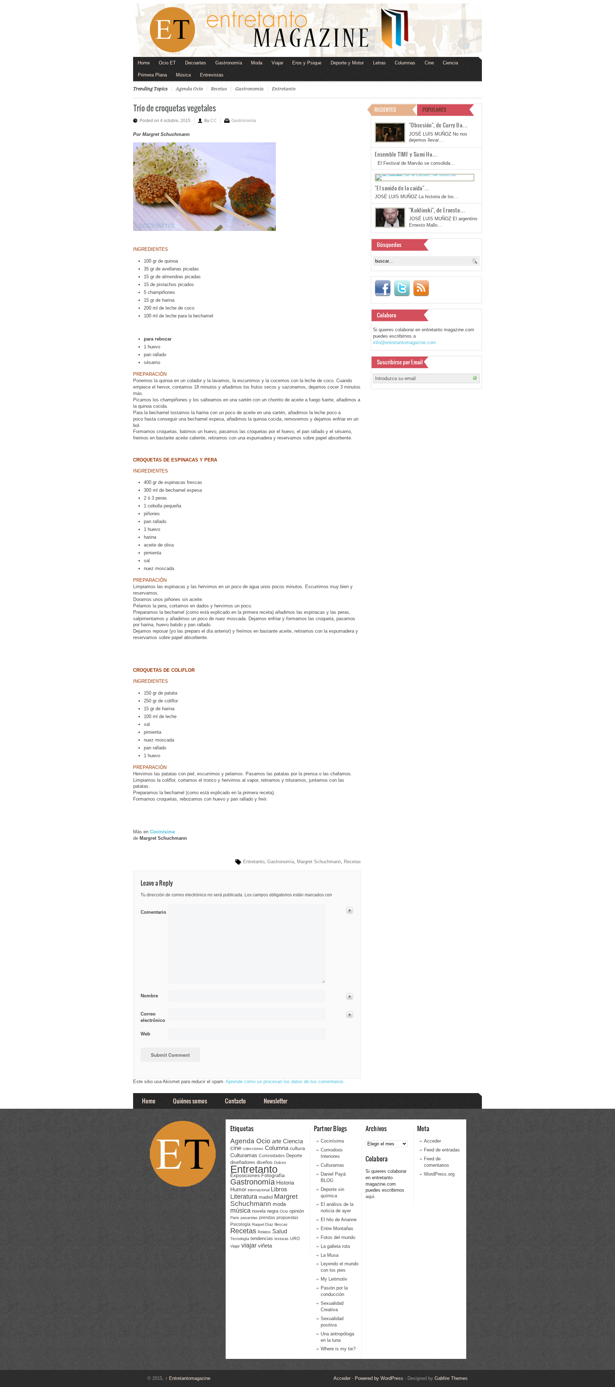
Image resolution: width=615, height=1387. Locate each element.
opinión (296, 1211)
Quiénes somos (190, 1101)
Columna (276, 1148)
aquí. (371, 1196)
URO (295, 1238)
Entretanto (283, 88)
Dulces (280, 1162)
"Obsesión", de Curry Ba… (438, 125)
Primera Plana (152, 75)
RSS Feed (421, 288)
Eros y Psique (306, 62)
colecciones (253, 1148)
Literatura (243, 1196)
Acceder (432, 1141)
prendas (267, 1217)
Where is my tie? (338, 1348)
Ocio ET (167, 62)
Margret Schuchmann (319, 861)
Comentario (152, 911)
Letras (379, 62)
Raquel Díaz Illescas (270, 1224)
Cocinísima (332, 1141)
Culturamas (243, 1155)
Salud (279, 1231)
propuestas (287, 1217)
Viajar (277, 62)
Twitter (401, 288)
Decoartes (195, 62)
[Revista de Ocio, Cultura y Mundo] (307, 30)
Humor (238, 1189)
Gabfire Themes (451, 1378)
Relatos (264, 1232)
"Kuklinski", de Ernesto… (437, 210)
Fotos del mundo (338, 1237)
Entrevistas (212, 75)
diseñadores (242, 1162)
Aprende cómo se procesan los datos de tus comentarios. (285, 1081)
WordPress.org (439, 1174)
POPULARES (434, 109)
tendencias (262, 1238)
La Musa (329, 1255)
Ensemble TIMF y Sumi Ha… (406, 154)
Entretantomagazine (187, 1378)
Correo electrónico (152, 1017)
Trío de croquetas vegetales (174, 108)
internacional (258, 1190)
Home (144, 62)
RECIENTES (385, 109)
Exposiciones (245, 1175)
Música (183, 75)
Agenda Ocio (189, 88)
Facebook (382, 288)
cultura (297, 1148)
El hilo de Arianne (339, 1219)
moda (279, 1204)
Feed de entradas (442, 1150)
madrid (266, 1197)
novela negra (265, 1211)
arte (277, 1141)
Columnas (405, 62)
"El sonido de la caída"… (402, 188)
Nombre (149, 995)
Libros (279, 1189)
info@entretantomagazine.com (404, 342)
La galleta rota (335, 1246)
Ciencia (450, 62)
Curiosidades (272, 1155)
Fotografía (273, 1175)
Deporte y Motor (347, 62)
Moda (256, 62)
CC (213, 120)
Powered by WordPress (379, 1378)
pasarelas (249, 1217)
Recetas (219, 88)
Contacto (235, 1101)
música (240, 1210)
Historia (285, 1183)
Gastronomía (228, 62)
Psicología (240, 1224)
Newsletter (275, 1101)
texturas (281, 1238)
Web (145, 1034)
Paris (234, 1217)
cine (235, 1147)
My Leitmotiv (334, 1279)
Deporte (294, 1155)
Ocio (284, 1211)
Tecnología (239, 1238)
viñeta (265, 1246)
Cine (429, 62)
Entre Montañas (337, 1228)
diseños (265, 1162)
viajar (249, 1245)
